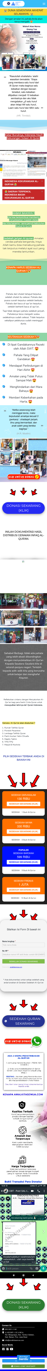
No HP (5, 951)
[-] (3, 1349)
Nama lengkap (9, 941)
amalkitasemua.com (16, 967)
